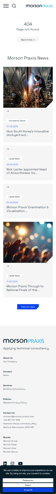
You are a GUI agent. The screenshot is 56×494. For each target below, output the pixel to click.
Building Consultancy (14, 388)
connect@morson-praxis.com (18, 416)
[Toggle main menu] (6, 6)
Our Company (10, 361)
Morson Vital (9, 448)
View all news (28, 306)
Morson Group (10, 440)
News (6, 375)
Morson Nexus (10, 451)
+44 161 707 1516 (11, 420)
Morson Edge (10, 444)
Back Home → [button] (28, 39)
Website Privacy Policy (15, 402)
